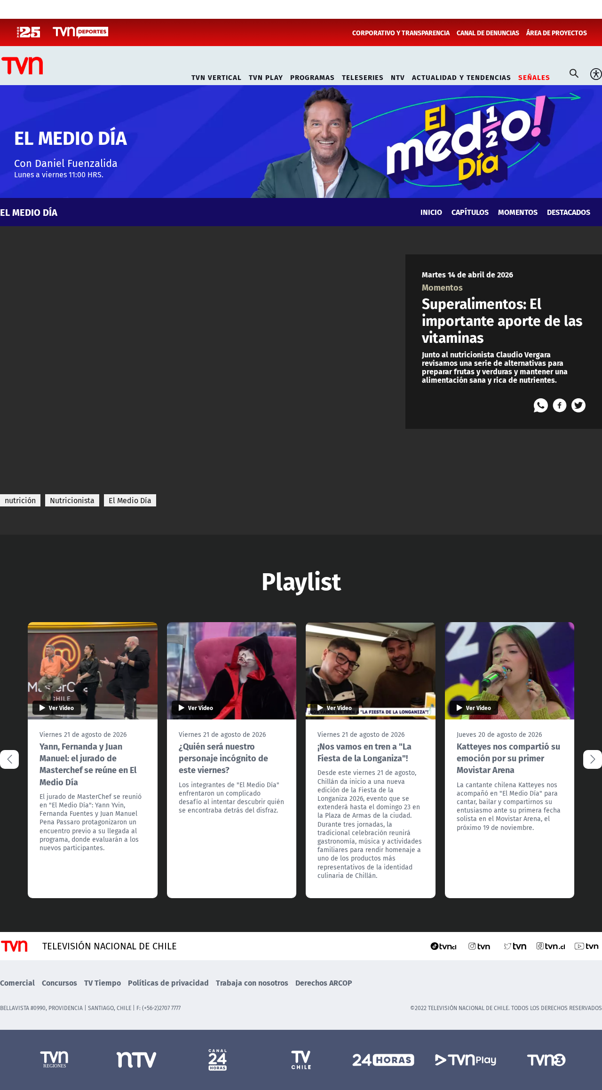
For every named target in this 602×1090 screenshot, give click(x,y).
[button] (592, 759)
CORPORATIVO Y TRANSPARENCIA (401, 32)
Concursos (59, 982)
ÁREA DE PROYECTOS (556, 32)
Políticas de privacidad (168, 982)
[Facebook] (560, 405)
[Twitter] (578, 405)
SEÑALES (534, 75)
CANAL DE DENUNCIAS (488, 32)
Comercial (17, 982)
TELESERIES (363, 75)
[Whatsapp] (541, 405)
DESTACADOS (568, 212)
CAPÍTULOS (470, 212)
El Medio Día (130, 500)
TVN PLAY (266, 75)
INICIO (431, 212)
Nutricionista (72, 500)
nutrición (20, 500)
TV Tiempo (102, 982)
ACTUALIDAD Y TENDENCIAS (461, 75)
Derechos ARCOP (323, 982)
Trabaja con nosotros (252, 982)
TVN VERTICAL (216, 75)
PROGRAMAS (312, 75)
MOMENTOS (518, 212)
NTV (398, 75)
